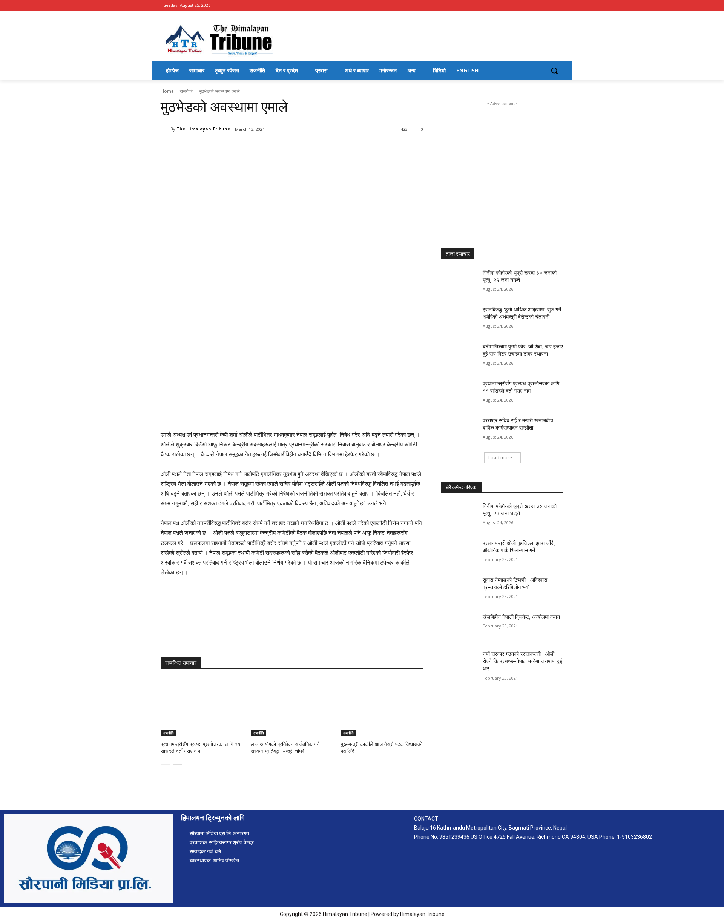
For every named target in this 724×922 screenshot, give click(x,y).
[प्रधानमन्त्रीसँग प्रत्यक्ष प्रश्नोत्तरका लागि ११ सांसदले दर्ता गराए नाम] (202, 707)
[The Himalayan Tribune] (165, 129)
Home (167, 91)
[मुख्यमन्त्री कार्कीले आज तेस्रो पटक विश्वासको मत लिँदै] (382, 707)
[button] (554, 70)
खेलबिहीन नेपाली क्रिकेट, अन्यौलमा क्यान (521, 617)
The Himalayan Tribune (203, 129)
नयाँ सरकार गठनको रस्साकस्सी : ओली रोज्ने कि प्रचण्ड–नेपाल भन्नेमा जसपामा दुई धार (522, 661)
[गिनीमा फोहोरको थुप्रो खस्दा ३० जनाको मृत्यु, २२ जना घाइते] (459, 282)
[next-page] (177, 769)
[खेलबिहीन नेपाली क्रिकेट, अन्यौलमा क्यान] (459, 626)
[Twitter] (232, 148)
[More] (285, 148)
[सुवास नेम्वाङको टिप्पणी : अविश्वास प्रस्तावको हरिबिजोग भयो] (459, 589)
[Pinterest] (249, 148)
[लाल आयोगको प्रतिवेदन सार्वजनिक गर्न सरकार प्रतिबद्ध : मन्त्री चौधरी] (292, 707)
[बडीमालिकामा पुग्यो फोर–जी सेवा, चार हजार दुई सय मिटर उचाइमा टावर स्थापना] (459, 356)
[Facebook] (559, 5)
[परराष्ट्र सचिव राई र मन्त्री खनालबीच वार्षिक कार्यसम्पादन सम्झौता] (459, 430)
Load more (500, 457)
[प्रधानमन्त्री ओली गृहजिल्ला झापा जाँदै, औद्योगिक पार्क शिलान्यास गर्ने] (459, 552)
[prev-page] (165, 769)
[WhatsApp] (267, 148)
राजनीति (186, 91)
